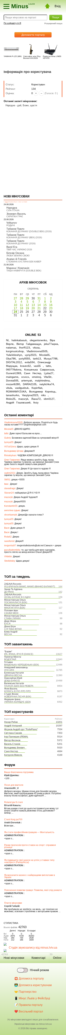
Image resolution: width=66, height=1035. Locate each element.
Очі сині (9, 670)
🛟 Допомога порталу (29, 978)
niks (44, 395)
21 (39, 308)
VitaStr (48, 376)
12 (27, 305)
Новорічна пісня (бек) (17, 696)
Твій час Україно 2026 (19, 249)
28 (21, 298)
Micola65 (44, 354)
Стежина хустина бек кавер (23, 261)
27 (15, 298)
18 (21, 308)
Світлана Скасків (13, 733)
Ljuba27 (48, 373)
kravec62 (25, 365)
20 (33, 308)
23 (50, 308)
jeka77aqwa (51, 343)
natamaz (11, 347)
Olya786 (11, 358)
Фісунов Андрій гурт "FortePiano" (21, 729)
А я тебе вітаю (13, 629)
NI (7, 340)
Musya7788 (50, 358)
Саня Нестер (11, 751)
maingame (12, 376)
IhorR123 (24, 347)
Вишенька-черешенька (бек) (21, 664)
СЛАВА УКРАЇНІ (12, 618)
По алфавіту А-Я (12, 23)
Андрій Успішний (13, 725)
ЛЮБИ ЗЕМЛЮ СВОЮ (18, 255)
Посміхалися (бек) (15, 602)
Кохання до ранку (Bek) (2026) (24, 237)
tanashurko (12, 395)
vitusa (36, 347)
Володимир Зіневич (14, 747)
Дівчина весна (13, 675)
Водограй (10, 659)
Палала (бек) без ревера (18, 686)
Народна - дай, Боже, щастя (21, 105)
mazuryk (23, 398)
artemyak (26, 380)
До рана (9, 592)
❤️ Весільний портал (28, 1011)
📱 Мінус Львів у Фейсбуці (32, 998)
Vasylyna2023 (30, 395)
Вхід (57, 6)
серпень (33, 288)
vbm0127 (49, 398)
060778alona (13, 369)
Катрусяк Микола (13, 755)
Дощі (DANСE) (12, 680)
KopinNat (37, 387)
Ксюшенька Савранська (39, 369)
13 (33, 305)
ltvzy (35, 402)
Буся (7, 623)
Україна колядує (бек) (17, 702)
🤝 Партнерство (25, 991)
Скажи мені (11, 613)
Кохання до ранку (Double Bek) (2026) (29, 231)
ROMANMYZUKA (16, 391)
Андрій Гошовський (18, 402)
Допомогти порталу (33, 34)
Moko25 (10, 398)
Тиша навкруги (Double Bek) (23, 270)
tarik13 (37, 358)
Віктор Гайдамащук (28, 343)
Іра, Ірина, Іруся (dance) (18, 654)
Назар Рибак (11, 722)
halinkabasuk (19, 340)
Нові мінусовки (14, 957)
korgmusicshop (15, 351)
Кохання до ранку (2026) (21, 243)
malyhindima (42, 380)
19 (27, 308)
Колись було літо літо (17, 691)
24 (15, 311)
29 (27, 298)
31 (39, 298)
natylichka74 (46, 384)
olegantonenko (38, 340)
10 (15, 305)
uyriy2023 (30, 354)
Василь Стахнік (12, 744)
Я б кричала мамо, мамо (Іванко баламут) (29, 586)
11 (21, 305)
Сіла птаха (12, 210)
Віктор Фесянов (12, 740)
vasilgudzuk (22, 387)
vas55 (38, 365)
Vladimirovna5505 (37, 351)
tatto (48, 365)
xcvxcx (25, 376)
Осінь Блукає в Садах (17, 597)
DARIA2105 (29, 384)
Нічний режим (39, 970)
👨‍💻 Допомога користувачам (33, 985)
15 (45, 305)
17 (15, 308)
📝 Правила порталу (28, 1004)
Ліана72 (36, 398)
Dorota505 (12, 380)
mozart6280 (13, 384)
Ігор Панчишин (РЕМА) (16, 736)
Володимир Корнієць (42, 391)
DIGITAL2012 (14, 362)
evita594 (30, 362)
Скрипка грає (14, 216)
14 (39, 305)
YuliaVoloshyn (14, 354)
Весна (8, 634)
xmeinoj (36, 376)
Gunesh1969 (13, 373)
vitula (9, 387)
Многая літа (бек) (14, 607)
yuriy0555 (24, 358)
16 (50, 305)
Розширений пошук (53, 23)
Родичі (10, 225)
